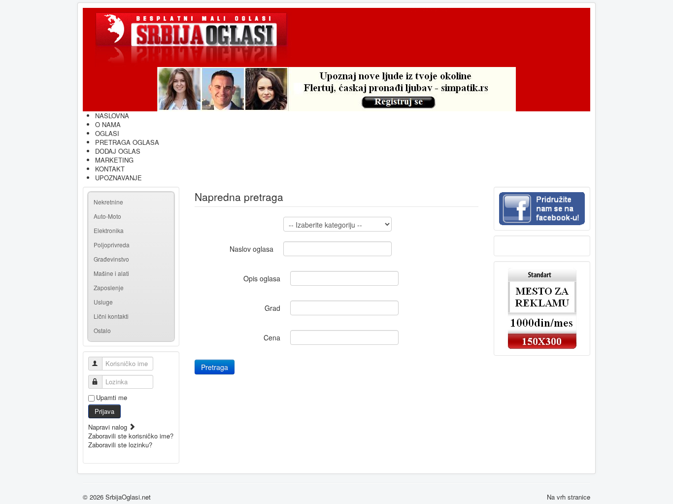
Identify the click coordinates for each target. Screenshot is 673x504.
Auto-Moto (107, 216)
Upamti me (111, 397)
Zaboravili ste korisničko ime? (130, 435)
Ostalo (102, 330)
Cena (272, 337)
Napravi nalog (108, 427)
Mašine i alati (111, 273)
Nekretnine (108, 202)
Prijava (104, 411)
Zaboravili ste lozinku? (120, 444)
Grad (272, 308)
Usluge (103, 302)
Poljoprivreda (112, 244)
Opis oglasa (261, 278)
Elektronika (109, 230)
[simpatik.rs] (336, 89)
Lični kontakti (111, 316)
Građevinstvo (111, 259)
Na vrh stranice (568, 497)
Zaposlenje (109, 287)
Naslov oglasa (251, 249)
